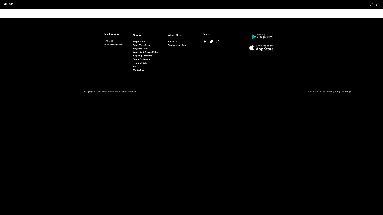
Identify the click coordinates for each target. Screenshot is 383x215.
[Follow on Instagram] (217, 41)
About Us (172, 41)
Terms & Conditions (316, 91)
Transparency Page (177, 45)
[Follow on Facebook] (205, 41)
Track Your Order (141, 45)
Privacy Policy (333, 91)
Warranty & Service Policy (145, 52)
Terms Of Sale (140, 63)
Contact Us (138, 70)
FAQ (135, 66)
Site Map (346, 91)
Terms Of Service (141, 59)
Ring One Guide (141, 48)
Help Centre (139, 41)
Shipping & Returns (142, 55)
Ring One (108, 41)
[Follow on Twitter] (211, 41)
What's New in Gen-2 (114, 44)
